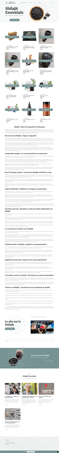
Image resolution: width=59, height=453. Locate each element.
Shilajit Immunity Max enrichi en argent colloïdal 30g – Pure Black (12, 71)
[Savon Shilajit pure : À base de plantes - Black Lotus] (5, 34)
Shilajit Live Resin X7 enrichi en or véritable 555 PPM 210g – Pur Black (46, 71)
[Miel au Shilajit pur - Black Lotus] (39, 107)
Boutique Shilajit (10, 45)
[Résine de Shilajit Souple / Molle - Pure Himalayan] (5, 83)
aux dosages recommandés (18, 213)
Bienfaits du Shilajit (24, 2)
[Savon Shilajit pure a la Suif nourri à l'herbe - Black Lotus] (22, 34)
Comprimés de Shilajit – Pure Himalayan (12, 120)
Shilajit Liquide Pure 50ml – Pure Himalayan (28, 71)
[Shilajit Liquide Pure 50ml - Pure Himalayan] (22, 58)
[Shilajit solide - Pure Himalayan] (39, 83)
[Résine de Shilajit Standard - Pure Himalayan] (22, 83)
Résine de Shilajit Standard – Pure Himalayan (29, 96)
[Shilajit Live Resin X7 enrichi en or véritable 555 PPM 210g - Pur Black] (39, 58)
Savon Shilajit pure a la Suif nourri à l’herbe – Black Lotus (29, 47)
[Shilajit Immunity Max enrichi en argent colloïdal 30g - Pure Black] (5, 58)
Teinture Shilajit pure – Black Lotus (29, 120)
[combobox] (28, 341)
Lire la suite (6, 429)
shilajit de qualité (31, 451)
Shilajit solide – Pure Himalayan (44, 96)
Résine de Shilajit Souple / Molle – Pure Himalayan (11, 96)
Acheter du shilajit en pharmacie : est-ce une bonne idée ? (12, 422)
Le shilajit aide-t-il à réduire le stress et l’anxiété (12, 397)
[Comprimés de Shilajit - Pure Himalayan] (5, 107)
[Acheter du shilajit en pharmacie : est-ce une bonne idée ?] (12, 414)
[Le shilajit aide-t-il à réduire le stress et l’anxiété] (12, 389)
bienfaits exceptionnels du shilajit (19, 191)
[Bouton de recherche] (53, 341)
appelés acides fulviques (36, 159)
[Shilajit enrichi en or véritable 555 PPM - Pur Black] (39, 34)
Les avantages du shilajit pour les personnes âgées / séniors (29, 397)
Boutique (30, 2)
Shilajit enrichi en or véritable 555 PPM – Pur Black (46, 47)
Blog (35, 2)
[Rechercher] (53, 2)
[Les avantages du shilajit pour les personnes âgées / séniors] (29, 389)
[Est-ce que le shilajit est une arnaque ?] (46, 389)
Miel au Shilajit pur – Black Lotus (45, 120)
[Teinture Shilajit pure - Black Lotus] (22, 107)
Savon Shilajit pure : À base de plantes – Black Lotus (12, 47)
